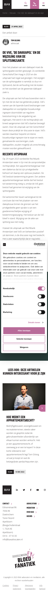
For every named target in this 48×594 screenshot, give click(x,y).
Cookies (6, 585)
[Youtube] (37, 490)
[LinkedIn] (17, 490)
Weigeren (24, 347)
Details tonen (34, 322)
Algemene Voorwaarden (30, 587)
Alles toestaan (24, 330)
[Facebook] (30, 490)
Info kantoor (42, 587)
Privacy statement (17, 587)
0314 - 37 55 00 (10, 535)
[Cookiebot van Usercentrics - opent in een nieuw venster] (34, 244)
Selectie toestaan (24, 339)
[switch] (41, 296)
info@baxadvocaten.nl (13, 539)
